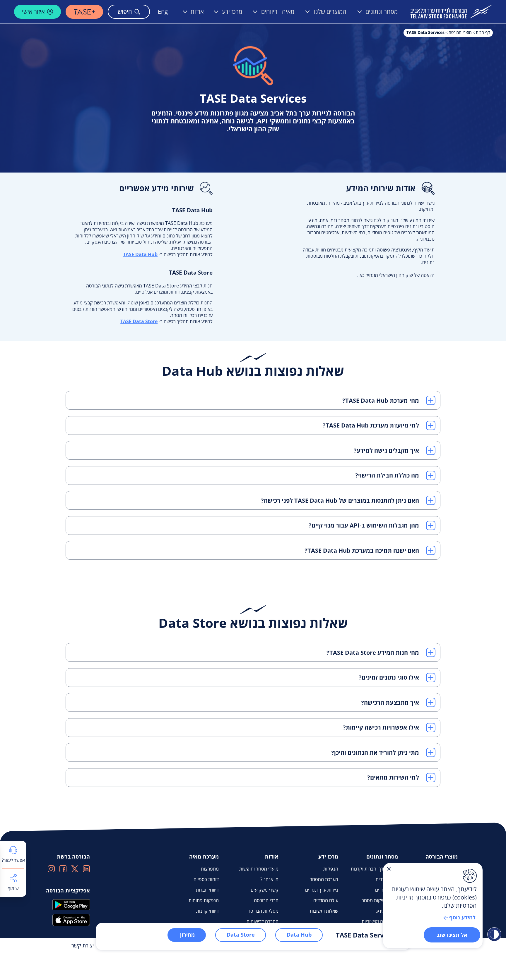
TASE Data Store (139, 321)
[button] (253, 400)
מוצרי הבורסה (460, 32)
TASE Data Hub (140, 254)
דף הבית (483, 32)
